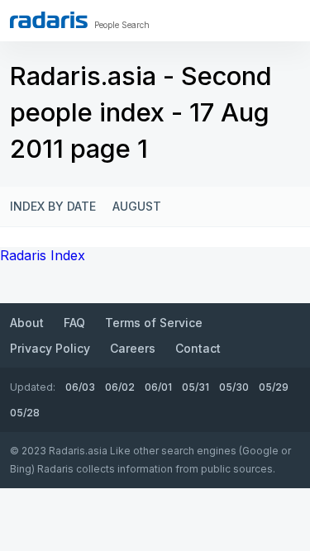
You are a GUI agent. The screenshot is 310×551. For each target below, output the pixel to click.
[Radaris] (49, 20)
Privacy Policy (50, 348)
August (136, 206)
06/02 (120, 387)
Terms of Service (154, 323)
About (27, 323)
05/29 (274, 387)
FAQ (74, 323)
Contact (198, 348)
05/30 (234, 387)
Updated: (32, 387)
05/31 (195, 387)
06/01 (158, 387)
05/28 (25, 412)
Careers (132, 348)
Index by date (53, 206)
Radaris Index (42, 255)
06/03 (80, 387)
